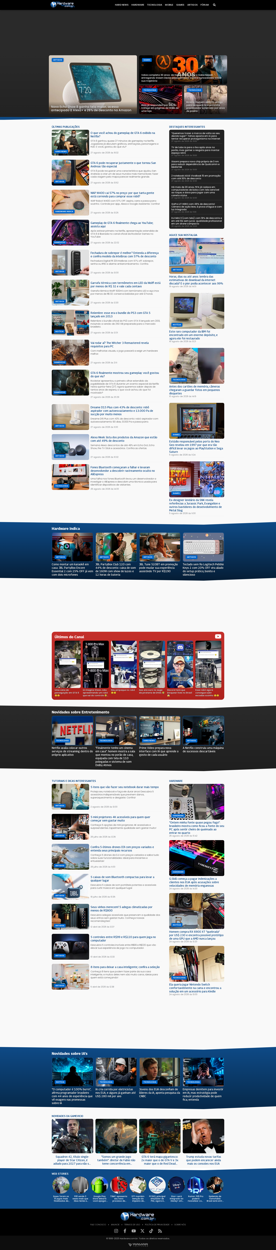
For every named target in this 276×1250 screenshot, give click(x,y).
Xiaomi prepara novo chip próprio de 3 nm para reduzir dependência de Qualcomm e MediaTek (195, 164)
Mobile (169, 4)
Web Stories (60, 1173)
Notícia (59, 331)
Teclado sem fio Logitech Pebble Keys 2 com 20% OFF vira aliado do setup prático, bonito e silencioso (203, 569)
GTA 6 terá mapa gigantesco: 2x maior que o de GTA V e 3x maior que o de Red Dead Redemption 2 (159, 1160)
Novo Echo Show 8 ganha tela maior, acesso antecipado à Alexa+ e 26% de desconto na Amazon (91, 108)
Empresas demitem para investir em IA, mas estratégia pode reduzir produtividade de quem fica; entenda (203, 1094)
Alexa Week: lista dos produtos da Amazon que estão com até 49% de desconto (124, 439)
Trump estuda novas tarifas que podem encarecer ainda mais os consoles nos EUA (203, 1160)
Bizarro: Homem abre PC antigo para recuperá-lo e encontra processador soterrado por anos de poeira (205, 106)
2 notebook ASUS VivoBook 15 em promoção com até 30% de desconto (196, 177)
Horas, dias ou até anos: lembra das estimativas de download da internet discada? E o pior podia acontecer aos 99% (196, 280)
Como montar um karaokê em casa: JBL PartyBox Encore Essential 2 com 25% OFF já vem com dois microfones (72, 569)
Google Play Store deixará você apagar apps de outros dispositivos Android (99, 1198)
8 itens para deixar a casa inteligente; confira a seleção (125, 967)
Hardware (137, 4)
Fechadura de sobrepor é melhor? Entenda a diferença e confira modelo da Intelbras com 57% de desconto (125, 254)
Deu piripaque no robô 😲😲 (123, 691)
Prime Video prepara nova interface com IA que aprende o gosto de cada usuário (159, 751)
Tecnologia (154, 4)
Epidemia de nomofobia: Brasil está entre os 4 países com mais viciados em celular (215, 1198)
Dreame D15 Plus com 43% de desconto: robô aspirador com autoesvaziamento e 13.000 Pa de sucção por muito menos (122, 411)
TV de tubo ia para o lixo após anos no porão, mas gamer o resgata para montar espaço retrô (195, 150)
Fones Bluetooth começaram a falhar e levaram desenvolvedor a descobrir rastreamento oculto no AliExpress (123, 471)
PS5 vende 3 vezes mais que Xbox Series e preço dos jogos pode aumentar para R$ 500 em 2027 (80, 1198)
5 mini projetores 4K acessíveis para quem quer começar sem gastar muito (120, 818)
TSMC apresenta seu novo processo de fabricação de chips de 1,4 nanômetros (118, 1198)
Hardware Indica (64, 211)
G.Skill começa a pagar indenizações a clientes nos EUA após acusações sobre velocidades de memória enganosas (194, 882)
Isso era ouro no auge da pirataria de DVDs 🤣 (152, 691)
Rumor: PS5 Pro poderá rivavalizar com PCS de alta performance (196, 1198)
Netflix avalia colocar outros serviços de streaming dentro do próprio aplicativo (72, 751)
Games (180, 4)
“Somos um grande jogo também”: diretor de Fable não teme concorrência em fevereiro (116, 1160)
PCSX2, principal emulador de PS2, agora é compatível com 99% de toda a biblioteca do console (157, 1198)
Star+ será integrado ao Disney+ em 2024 (176, 1198)
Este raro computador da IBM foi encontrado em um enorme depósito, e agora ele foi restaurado (193, 335)
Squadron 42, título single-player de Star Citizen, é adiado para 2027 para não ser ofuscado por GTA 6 (72, 1160)
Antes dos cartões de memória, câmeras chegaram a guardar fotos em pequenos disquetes (194, 390)
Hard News (122, 4)
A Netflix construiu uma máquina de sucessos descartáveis (203, 749)
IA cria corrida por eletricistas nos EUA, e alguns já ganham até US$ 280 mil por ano (115, 1093)
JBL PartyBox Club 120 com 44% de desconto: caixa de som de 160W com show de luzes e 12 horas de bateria (115, 569)
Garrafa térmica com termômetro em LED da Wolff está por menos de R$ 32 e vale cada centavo (125, 284)
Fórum (205, 4)
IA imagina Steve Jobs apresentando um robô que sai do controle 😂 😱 (95, 693)
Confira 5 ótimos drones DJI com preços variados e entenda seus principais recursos (122, 848)
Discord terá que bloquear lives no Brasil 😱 (179, 693)
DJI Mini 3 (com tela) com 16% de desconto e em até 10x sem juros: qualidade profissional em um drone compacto (196, 221)
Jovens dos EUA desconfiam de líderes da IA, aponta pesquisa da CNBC (159, 1093)
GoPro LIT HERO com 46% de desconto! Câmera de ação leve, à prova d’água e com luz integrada (196, 206)
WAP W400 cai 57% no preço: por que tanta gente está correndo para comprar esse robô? (122, 194)
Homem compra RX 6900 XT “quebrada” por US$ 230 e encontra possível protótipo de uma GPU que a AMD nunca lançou (196, 935)
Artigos (192, 4)
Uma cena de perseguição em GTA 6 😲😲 (67, 693)
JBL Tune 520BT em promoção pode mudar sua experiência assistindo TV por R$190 (158, 568)
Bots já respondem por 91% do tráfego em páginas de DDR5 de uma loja (160, 108)
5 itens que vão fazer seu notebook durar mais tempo (125, 787)
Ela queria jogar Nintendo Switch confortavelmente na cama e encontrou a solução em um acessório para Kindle (195, 988)
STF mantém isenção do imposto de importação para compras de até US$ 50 (138, 1198)
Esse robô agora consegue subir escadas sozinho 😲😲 (207, 693)
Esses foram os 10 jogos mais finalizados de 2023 (61, 1198)
